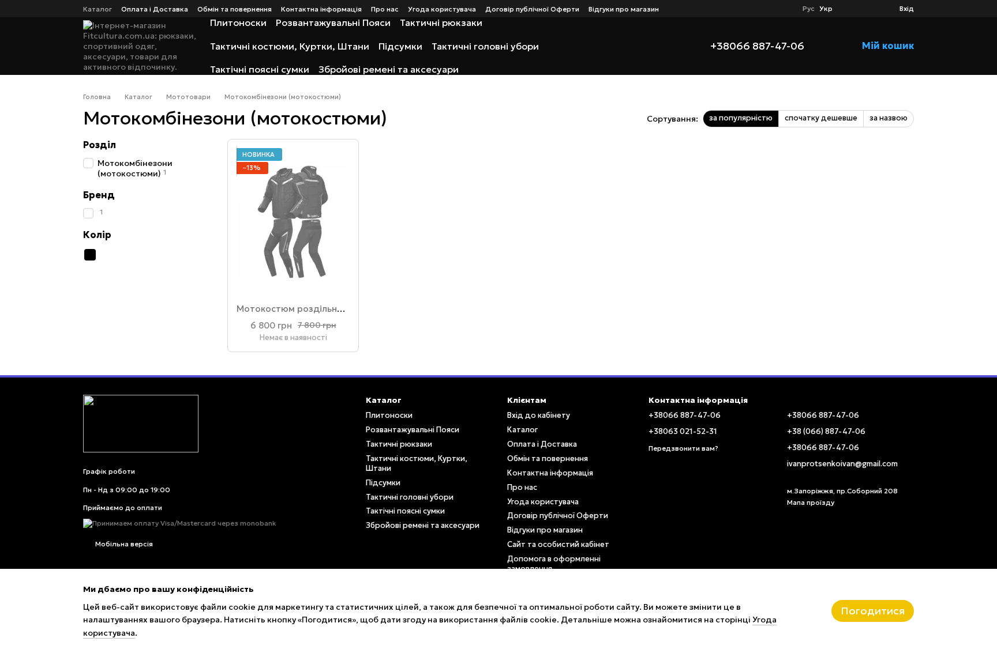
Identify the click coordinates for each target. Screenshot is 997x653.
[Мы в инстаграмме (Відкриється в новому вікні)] (784, 8)
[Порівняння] (848, 8)
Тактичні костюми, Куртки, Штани (289, 46)
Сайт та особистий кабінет (558, 544)
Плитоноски (238, 22)
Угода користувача (442, 9)
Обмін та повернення (234, 9)
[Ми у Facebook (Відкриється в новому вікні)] (770, 8)
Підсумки (400, 46)
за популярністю (741, 118)
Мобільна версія (123, 543)
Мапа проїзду (810, 502)
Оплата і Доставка (154, 9)
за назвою (888, 118)
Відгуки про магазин (624, 9)
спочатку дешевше (821, 118)
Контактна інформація (321, 9)
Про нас (385, 9)
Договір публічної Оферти (532, 9)
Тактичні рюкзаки (441, 22)
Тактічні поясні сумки (259, 69)
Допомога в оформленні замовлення (554, 563)
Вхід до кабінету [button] (538, 415)
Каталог (97, 9)
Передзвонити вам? (683, 448)
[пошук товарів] (662, 46)
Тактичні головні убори (485, 46)
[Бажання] (869, 8)
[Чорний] (90, 255)
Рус (809, 8)
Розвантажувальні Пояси (333, 22)
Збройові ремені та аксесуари (388, 69)
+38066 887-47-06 (757, 46)
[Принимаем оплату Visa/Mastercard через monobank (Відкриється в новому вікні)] (179, 522)
